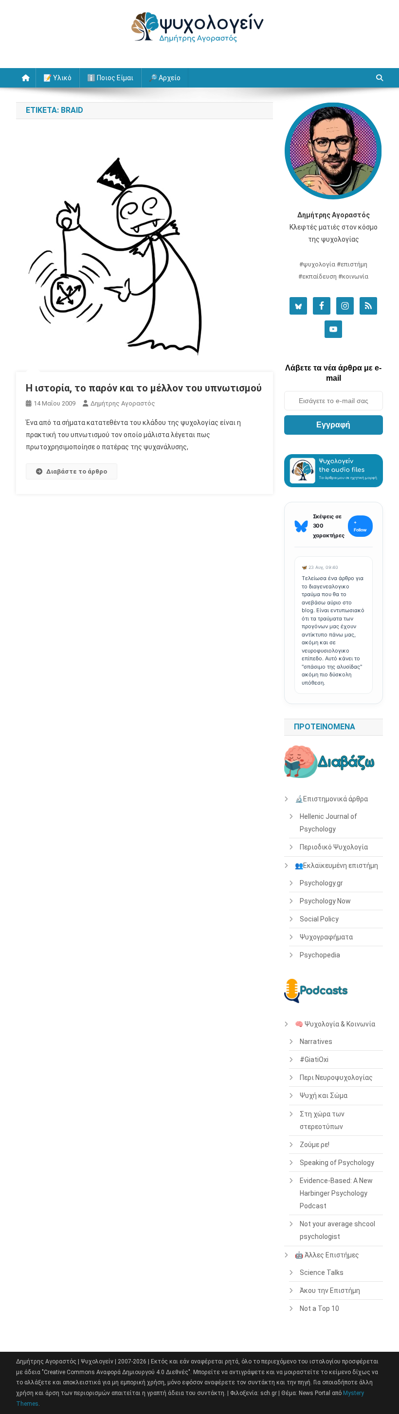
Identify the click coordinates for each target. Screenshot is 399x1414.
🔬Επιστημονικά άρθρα (331, 799)
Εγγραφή (333, 425)
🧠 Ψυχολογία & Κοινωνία (335, 1024)
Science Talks (322, 1272)
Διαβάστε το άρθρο (76, 471)
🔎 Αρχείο (165, 78)
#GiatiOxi (314, 1059)
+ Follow (360, 525)
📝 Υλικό (57, 78)
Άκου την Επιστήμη (330, 1290)
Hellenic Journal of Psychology (328, 823)
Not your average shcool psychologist (337, 1230)
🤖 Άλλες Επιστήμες (327, 1255)
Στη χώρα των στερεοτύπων (322, 1120)
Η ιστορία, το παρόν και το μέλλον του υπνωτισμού (144, 388)
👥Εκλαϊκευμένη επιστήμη (336, 865)
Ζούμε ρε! (314, 1145)
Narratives (316, 1041)
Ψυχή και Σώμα (323, 1095)
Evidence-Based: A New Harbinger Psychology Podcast (336, 1193)
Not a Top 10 (319, 1308)
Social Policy (319, 919)
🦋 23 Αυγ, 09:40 (320, 567)
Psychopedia (320, 955)
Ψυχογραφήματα (326, 937)
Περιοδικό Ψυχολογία (334, 847)
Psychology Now (325, 901)
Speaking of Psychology (337, 1163)
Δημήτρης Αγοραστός (123, 403)
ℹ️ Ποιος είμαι (110, 78)
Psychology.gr (321, 883)
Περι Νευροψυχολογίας (336, 1077)
